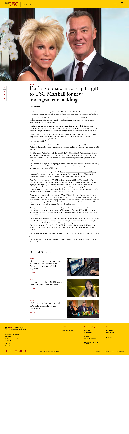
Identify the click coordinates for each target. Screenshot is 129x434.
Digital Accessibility (120, 351)
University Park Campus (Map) (12, 334)
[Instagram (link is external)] (16, 351)
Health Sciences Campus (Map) (12, 338)
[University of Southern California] (12, 4)
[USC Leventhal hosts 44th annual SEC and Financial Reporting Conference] (83, 309)
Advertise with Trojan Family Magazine (91, 343)
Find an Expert (109, 330)
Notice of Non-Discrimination (108, 351)
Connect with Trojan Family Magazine (91, 335)
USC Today (26, 4)
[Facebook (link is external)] (6, 351)
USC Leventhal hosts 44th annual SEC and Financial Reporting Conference (45, 306)
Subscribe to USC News (67, 330)
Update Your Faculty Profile (113, 335)
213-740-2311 (8, 336)
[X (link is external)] (4, 91)
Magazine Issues (88, 332)
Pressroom (109, 337)
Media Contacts (110, 332)
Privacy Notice (97, 351)
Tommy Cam (8, 343)
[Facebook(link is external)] (4, 87)
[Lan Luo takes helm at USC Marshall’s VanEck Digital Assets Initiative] (83, 288)
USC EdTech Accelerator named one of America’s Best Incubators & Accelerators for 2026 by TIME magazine (46, 265)
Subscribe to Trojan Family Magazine (90, 339)
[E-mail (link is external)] (4, 99)
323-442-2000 (8, 340)
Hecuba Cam (8, 345)
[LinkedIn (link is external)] (4, 95)
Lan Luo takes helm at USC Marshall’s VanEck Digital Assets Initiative (47, 284)
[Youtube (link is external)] (21, 351)
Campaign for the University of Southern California (77, 172)
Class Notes (87, 330)
